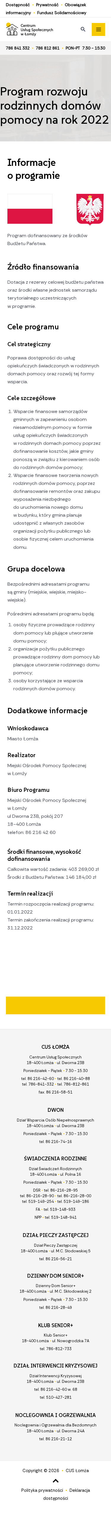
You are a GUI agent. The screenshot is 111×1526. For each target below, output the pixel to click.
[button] (83, 30)
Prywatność (47, 4)
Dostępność (18, 4)
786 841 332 (18, 48)
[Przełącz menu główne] (98, 29)
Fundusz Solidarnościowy (61, 12)
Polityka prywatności (42, 1490)
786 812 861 (47, 48)
